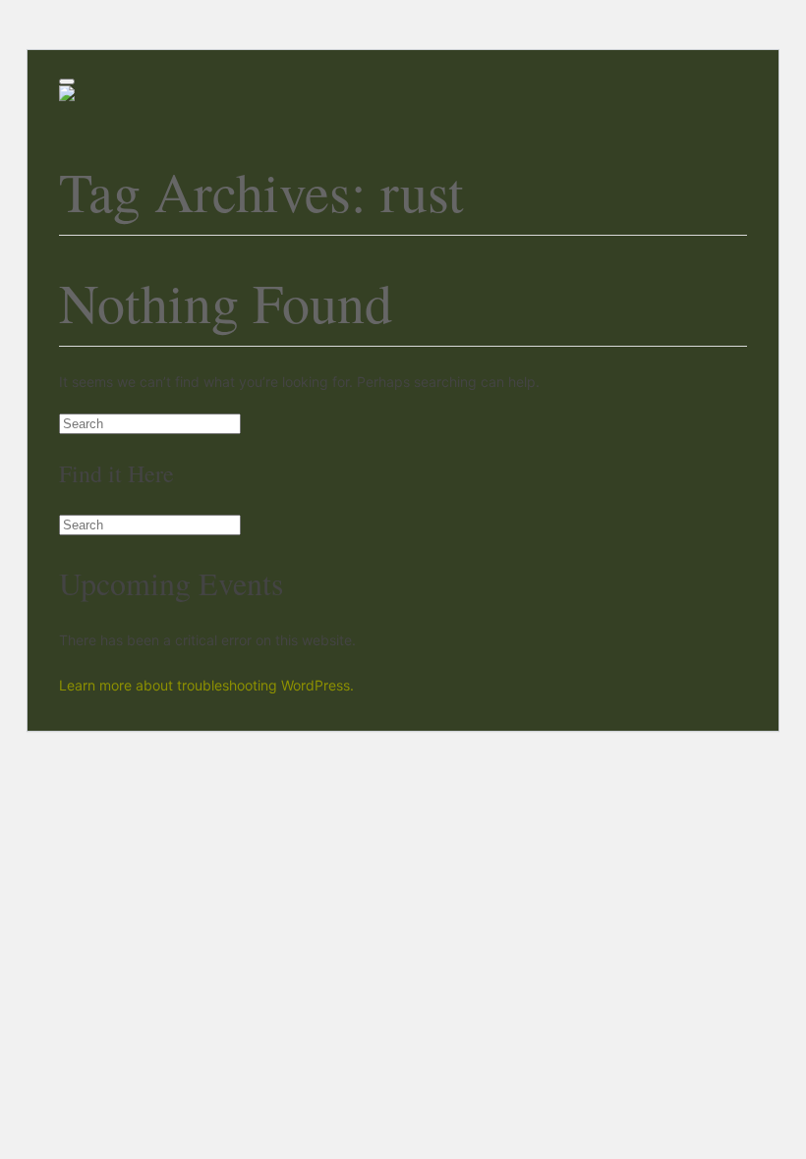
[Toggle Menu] (67, 81)
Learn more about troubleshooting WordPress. (206, 685)
